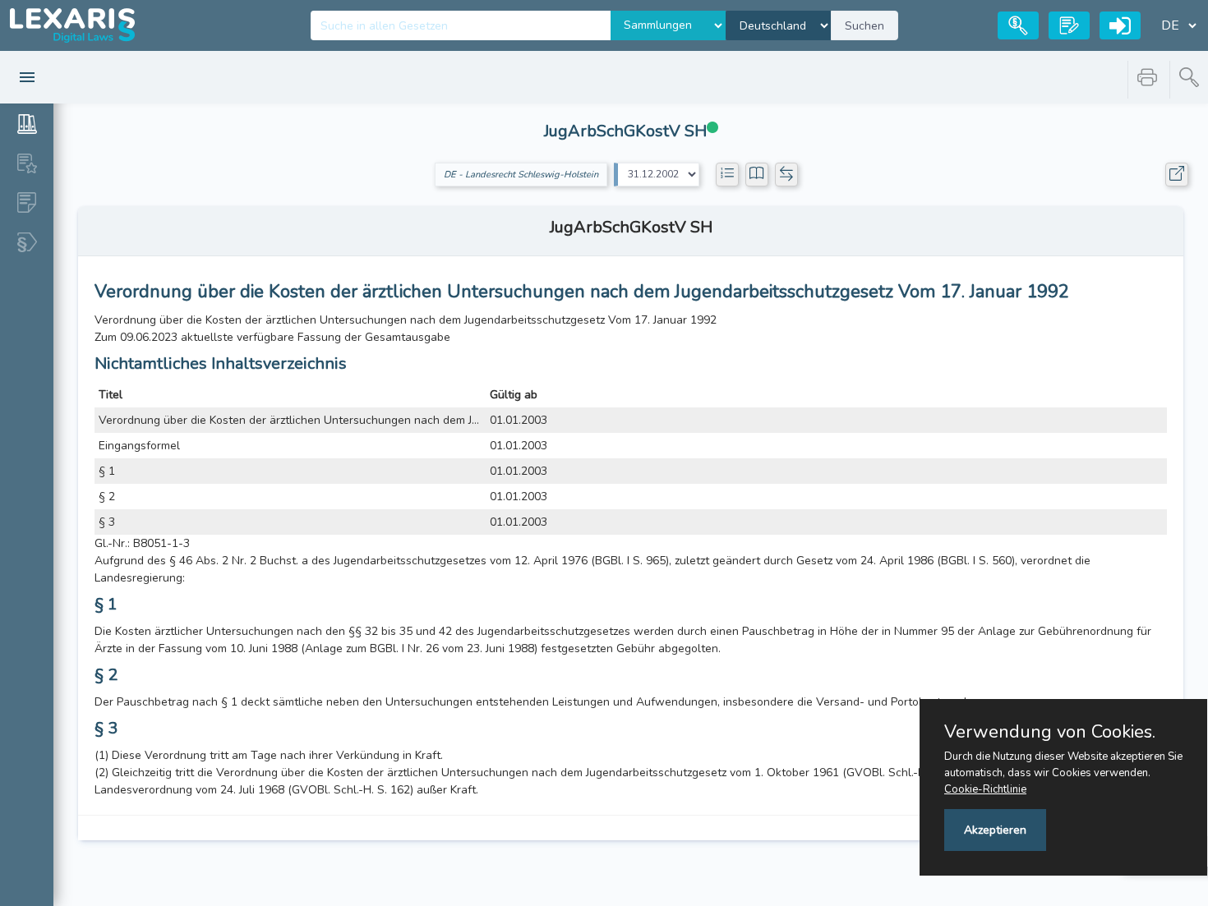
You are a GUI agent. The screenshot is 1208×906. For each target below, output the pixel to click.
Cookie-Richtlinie (985, 789)
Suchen (864, 26)
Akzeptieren (995, 830)
